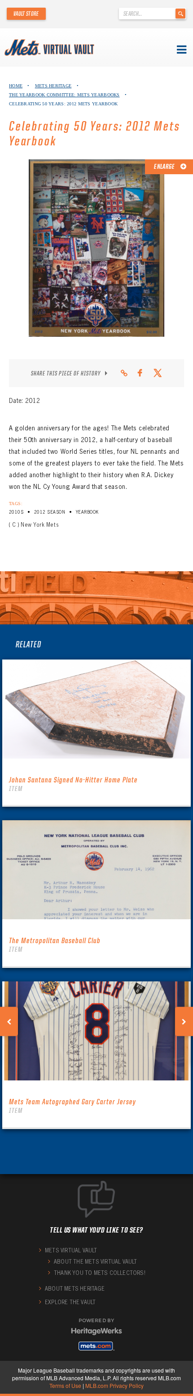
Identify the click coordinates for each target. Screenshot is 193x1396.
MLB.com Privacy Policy (114, 1385)
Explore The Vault (70, 1302)
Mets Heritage (53, 85)
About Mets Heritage (75, 1288)
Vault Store (26, 13)
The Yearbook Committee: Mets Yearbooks (64, 94)
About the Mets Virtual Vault (95, 1261)
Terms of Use (65, 1385)
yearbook (87, 512)
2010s (16, 512)
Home (15, 85)
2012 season (49, 512)
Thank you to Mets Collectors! (99, 1273)
